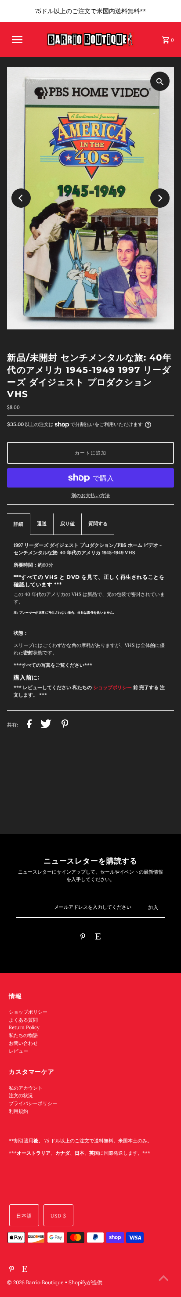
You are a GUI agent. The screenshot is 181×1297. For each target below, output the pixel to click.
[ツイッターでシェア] (45, 725)
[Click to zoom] (160, 81)
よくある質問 (23, 1020)
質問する (98, 523)
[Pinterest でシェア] (65, 725)
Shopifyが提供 (85, 1282)
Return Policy (24, 1027)
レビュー (18, 1051)
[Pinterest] (82, 937)
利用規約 (18, 1111)
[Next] (160, 198)
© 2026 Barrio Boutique (36, 1282)
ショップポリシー (28, 1012)
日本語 (24, 1216)
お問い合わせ (23, 1043)
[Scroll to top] (163, 1279)
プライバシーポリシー (33, 1103)
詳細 (18, 524)
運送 (42, 523)
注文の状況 (21, 1095)
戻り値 (67, 523)
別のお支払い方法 (90, 495)
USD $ (58, 1216)
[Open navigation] (22, 40)
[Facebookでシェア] (29, 725)
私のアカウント (26, 1088)
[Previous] (21, 198)
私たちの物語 (23, 1035)
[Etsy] (98, 937)
